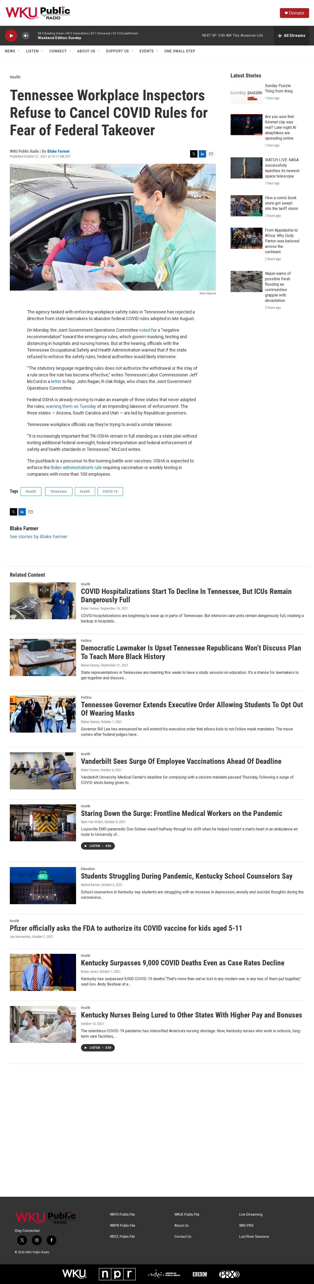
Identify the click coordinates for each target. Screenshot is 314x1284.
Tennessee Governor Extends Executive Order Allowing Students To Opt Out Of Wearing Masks (192, 709)
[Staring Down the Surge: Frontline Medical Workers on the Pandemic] (43, 822)
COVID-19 (110, 491)
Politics (86, 641)
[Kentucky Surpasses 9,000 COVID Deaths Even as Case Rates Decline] (43, 972)
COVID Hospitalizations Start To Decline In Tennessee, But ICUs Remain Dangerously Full (186, 595)
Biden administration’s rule (76, 467)
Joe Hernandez (20, 937)
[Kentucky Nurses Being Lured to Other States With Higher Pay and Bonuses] (43, 1024)
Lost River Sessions (254, 1237)
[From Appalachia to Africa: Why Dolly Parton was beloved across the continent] (246, 238)
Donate (296, 12)
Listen (32, 51)
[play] (11, 36)
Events (147, 51)
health (85, 491)
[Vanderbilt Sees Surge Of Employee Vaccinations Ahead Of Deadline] (43, 770)
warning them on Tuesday (71, 406)
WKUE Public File (186, 1214)
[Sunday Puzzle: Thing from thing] (246, 93)
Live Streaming (250, 1214)
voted (144, 330)
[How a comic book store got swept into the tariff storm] (246, 205)
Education (88, 869)
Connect (58, 51)
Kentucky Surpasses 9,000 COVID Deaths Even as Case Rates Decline (182, 963)
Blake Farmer (58, 151)
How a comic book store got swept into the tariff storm (281, 203)
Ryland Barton (90, 885)
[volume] (26, 35)
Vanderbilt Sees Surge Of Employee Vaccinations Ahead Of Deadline (181, 761)
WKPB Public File (122, 1225)
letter (56, 381)
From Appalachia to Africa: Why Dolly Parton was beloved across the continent (282, 241)
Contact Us (182, 1237)
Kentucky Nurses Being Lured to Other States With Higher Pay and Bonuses (191, 1015)
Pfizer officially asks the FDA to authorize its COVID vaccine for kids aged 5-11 (126, 928)
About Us (86, 51)
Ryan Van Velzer (92, 822)
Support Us (117, 51)
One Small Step (179, 51)
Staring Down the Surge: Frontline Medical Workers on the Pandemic (181, 813)
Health (15, 76)
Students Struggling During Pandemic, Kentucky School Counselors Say (186, 876)
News (10, 51)
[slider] (33, 35)
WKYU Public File (122, 1214)
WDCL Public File (122, 1237)
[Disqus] (157, 1130)
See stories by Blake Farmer (38, 536)
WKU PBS (246, 1225)
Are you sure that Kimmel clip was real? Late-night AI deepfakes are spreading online (280, 127)
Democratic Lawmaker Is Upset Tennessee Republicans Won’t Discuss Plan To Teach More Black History (191, 652)
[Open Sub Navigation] (19, 51)
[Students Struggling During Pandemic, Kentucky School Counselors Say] (43, 885)
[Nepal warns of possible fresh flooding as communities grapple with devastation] (246, 281)
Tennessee (58, 491)
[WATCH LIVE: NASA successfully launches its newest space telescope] (246, 167)
